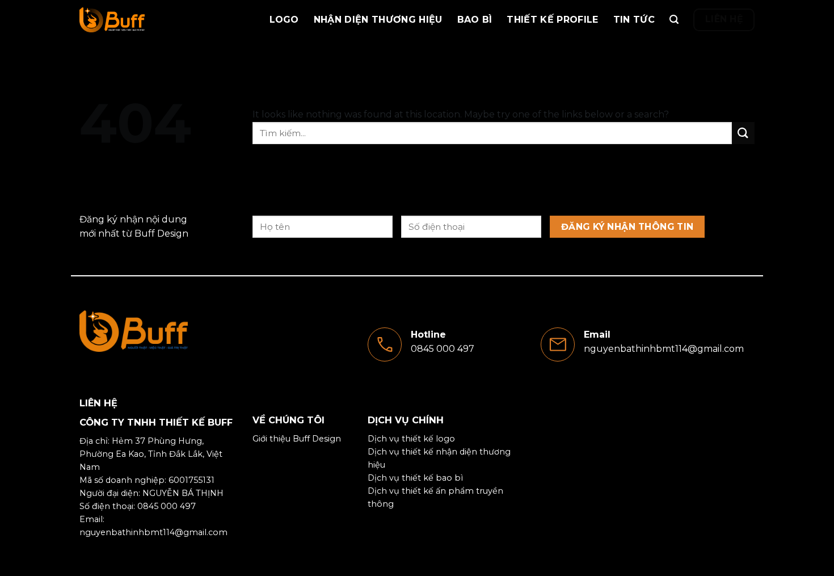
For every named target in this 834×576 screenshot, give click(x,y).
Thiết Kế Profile (552, 19)
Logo (284, 19)
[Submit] (743, 133)
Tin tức (634, 19)
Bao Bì (474, 19)
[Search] (674, 20)
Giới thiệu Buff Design (296, 439)
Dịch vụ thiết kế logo (411, 439)
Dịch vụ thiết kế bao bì (415, 478)
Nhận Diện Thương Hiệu (378, 19)
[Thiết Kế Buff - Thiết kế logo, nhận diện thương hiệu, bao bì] (136, 20)
